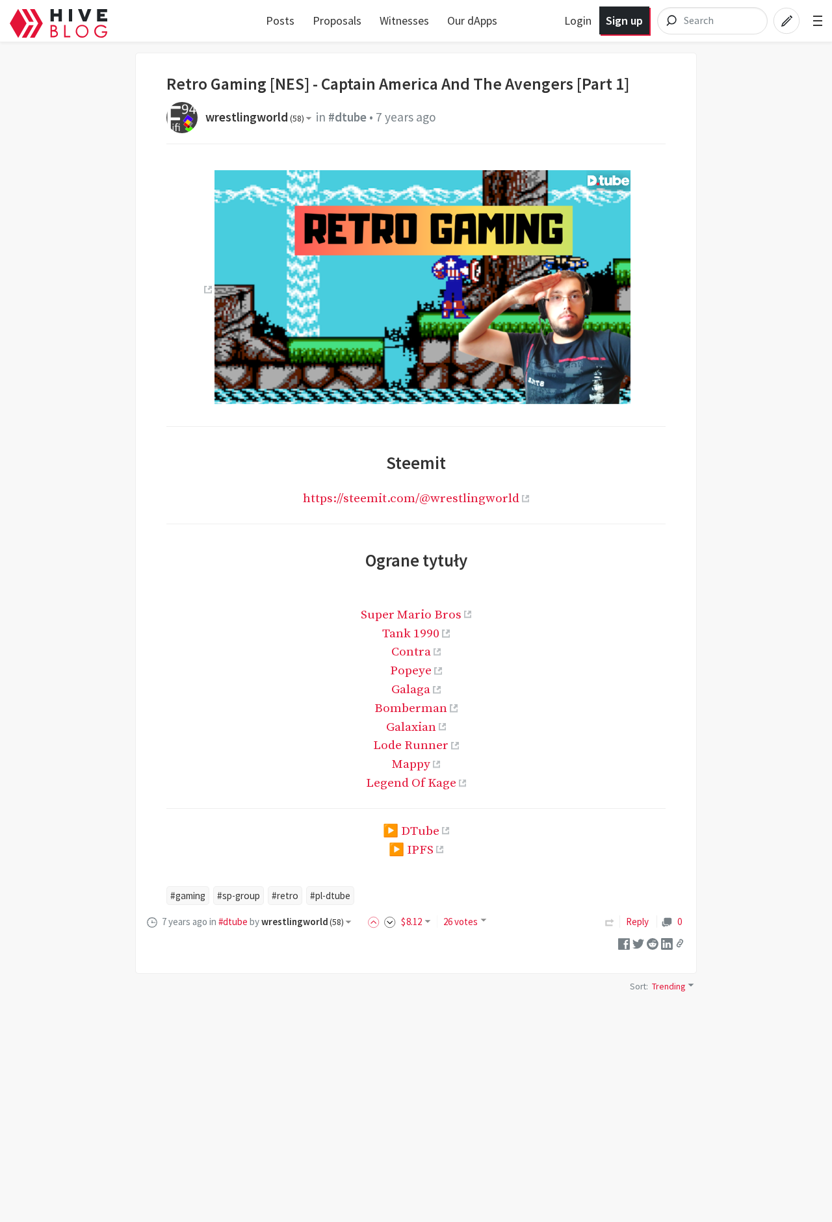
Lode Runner (410, 745)
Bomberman (410, 708)
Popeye (411, 670)
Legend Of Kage (411, 783)
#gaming (187, 895)
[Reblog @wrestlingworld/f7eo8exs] (610, 921)
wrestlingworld (254, 117)
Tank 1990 (410, 633)
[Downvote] (390, 921)
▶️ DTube (411, 831)
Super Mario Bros (411, 614)
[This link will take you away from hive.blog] (206, 289)
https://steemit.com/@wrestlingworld (411, 498)
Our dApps (472, 20)
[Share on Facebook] (624, 942)
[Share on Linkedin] (667, 942)
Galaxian (411, 727)
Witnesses (404, 20)
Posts (280, 20)
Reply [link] (637, 921)
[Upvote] (376, 921)
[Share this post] (680, 943)
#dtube (347, 117)
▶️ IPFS (411, 850)
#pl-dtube (330, 895)
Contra (411, 651)
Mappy (411, 764)
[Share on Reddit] (652, 942)
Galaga (410, 689)
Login (578, 20)
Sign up (624, 20)
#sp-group (238, 895)
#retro (285, 895)
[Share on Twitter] (638, 942)
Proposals (337, 20)
